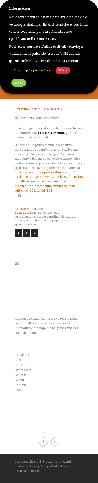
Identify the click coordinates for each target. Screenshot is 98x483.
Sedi (18, 390)
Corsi (19, 360)
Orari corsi (23, 370)
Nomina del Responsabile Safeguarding (45, 412)
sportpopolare (25, 224)
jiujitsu (19, 220)
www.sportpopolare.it (32, 137)
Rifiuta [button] (62, 70)
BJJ (59, 212)
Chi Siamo (22, 354)
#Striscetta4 (24, 423)
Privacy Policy (39, 466)
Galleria (20, 375)
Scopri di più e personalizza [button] (32, 70)
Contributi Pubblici (27, 470)
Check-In (21, 365)
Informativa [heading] (19, 8)
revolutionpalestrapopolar (45, 220)
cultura (70, 216)
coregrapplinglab (51, 216)
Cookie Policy (60, 466)
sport (69, 220)
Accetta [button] (18, 82)
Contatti (20, 385)
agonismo (30, 212)
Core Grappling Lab (29, 461)
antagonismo (47, 212)
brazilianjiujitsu (26, 216)
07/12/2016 (22, 109)
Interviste (36, 208)
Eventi (19, 380)
